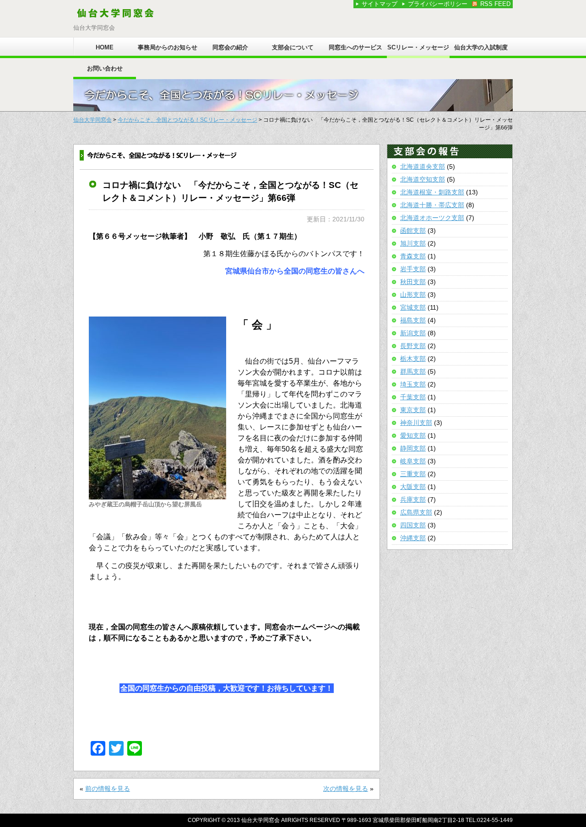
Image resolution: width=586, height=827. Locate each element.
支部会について (293, 47)
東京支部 (413, 410)
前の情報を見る (107, 788)
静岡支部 (413, 448)
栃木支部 (413, 358)
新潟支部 (413, 333)
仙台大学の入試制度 (481, 47)
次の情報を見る (345, 788)
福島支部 (413, 320)
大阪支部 (413, 486)
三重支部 (413, 474)
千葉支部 (413, 397)
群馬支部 (413, 371)
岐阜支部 (413, 461)
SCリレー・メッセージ (418, 47)
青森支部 (413, 256)
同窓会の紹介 (230, 47)
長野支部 (413, 345)
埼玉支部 (413, 384)
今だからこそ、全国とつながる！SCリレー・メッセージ (187, 120)
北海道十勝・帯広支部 (432, 205)
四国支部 (413, 525)
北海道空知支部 (422, 179)
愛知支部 (413, 435)
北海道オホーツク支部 (432, 217)
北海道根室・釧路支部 (432, 192)
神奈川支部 (416, 422)
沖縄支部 (413, 538)
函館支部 (413, 230)
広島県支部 (416, 512)
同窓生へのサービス (355, 47)
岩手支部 (413, 269)
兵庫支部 (413, 499)
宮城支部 (413, 307)
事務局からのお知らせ (167, 47)
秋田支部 (413, 281)
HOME (105, 47)
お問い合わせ (105, 68)
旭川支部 (413, 243)
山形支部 (413, 294)
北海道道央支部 (422, 166)
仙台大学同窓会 (92, 120)
